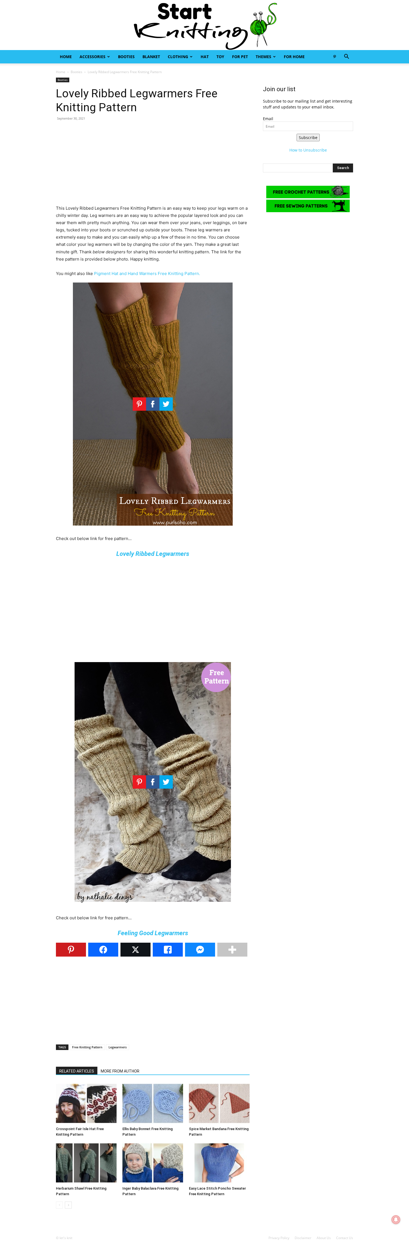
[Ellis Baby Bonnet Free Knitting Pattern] (152, 1103)
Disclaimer (303, 1237)
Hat (205, 56)
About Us (324, 1237)
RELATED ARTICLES (76, 1071)
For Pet (240, 56)
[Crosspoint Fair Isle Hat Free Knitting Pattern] (86, 1103)
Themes (263, 56)
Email (268, 118)
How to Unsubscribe (308, 150)
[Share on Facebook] (103, 950)
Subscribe (308, 137)
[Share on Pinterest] (71, 950)
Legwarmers (118, 1047)
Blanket (151, 56)
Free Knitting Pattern (87, 1047)
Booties (126, 56)
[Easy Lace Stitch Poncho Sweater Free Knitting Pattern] (219, 1163)
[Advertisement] (153, 166)
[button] (346, 57)
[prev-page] (59, 1205)
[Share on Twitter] (135, 950)
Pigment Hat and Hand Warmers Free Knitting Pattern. (147, 273)
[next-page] (68, 1205)
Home (66, 56)
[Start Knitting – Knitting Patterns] (204, 25)
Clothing (178, 56)
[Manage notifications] (395, 1219)
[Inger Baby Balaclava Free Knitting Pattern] (152, 1163)
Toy (220, 56)
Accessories (92, 56)
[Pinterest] (334, 56)
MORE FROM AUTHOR (120, 1071)
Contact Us (344, 1237)
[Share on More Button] (232, 950)
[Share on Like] (168, 950)
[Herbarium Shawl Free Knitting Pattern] (86, 1163)
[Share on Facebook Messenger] (200, 950)
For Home (294, 56)
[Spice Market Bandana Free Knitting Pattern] (219, 1103)
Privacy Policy (278, 1237)
